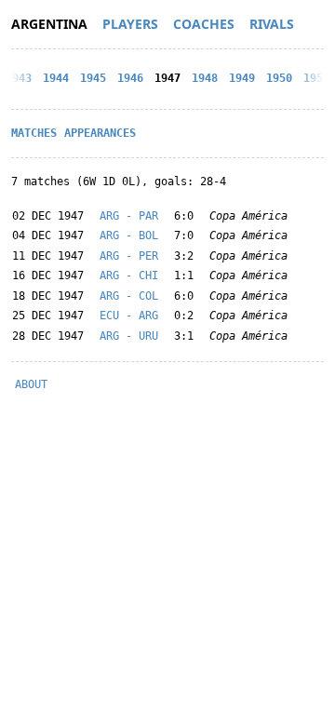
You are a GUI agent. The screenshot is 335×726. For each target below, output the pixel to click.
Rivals (271, 24)
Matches (34, 133)
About (31, 384)
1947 (167, 78)
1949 (242, 78)
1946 (130, 78)
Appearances (100, 133)
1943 (19, 78)
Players (130, 24)
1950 (279, 78)
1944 (56, 78)
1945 (93, 78)
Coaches (203, 24)
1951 (316, 78)
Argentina (49, 24)
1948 (205, 78)
